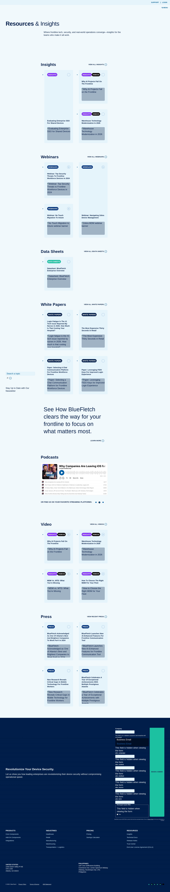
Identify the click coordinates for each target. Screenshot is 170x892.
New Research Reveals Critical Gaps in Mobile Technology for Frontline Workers (57, 683)
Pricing (88, 834)
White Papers (54, 315)
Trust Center (131, 844)
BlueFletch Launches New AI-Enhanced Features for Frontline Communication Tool (93, 637)
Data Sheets (54, 262)
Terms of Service (34, 884)
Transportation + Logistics (55, 847)
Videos (96, 75)
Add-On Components (13, 837)
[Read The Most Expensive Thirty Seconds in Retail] (103, 314)
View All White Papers (94, 304)
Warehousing (50, 844)
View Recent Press (95, 616)
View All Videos (97, 524)
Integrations (10, 841)
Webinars (53, 167)
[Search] (9, 378)
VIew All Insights (96, 64)
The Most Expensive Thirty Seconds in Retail (93, 329)
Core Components (12, 834)
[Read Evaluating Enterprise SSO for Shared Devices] (68, 74)
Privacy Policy (22, 884)
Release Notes (132, 841)
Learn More (95, 441)
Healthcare (50, 834)
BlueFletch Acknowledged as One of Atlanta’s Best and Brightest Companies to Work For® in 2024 (58, 637)
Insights (52, 75)
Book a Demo (157, 772)
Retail (48, 837)
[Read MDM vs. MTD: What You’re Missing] (68, 573)
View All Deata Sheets (94, 251)
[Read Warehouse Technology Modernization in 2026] (103, 114)
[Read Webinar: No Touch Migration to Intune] (68, 208)
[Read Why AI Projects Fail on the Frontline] (103, 74)
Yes (120, 814)
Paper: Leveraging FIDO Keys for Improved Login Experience (92, 372)
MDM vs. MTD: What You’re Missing (55, 582)
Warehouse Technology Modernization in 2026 (91, 122)
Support (155, 2)
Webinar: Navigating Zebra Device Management (93, 216)
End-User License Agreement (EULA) (140, 847)
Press (51, 627)
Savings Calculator (93, 837)
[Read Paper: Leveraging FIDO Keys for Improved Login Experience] (103, 360)
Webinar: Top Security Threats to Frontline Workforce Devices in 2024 (58, 176)
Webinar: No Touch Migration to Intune (55, 216)
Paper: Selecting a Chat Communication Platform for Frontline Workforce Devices (57, 371)
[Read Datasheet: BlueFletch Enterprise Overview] (68, 261)
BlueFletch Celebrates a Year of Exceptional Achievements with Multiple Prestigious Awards (92, 682)
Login (164, 2)
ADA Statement (47, 884)
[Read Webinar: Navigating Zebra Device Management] (103, 167)
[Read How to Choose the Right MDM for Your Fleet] (103, 573)
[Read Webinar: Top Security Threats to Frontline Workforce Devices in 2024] (68, 167)
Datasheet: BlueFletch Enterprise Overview (56, 269)
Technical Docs (132, 837)
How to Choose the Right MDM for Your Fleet (93, 582)
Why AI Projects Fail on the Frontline (92, 82)
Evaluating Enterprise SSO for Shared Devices (58, 122)
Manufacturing (51, 841)
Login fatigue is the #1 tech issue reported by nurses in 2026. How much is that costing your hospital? (58, 325)
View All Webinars (95, 157)
